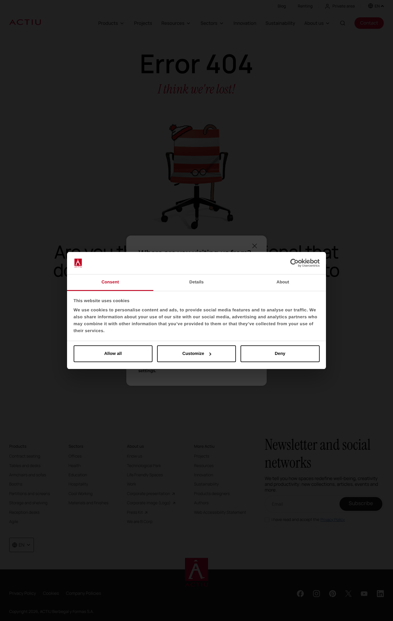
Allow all (113, 353)
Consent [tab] (110, 282)
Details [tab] (196, 282)
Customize (193, 353)
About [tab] (282, 282)
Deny (280, 353)
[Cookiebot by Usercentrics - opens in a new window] (294, 263)
